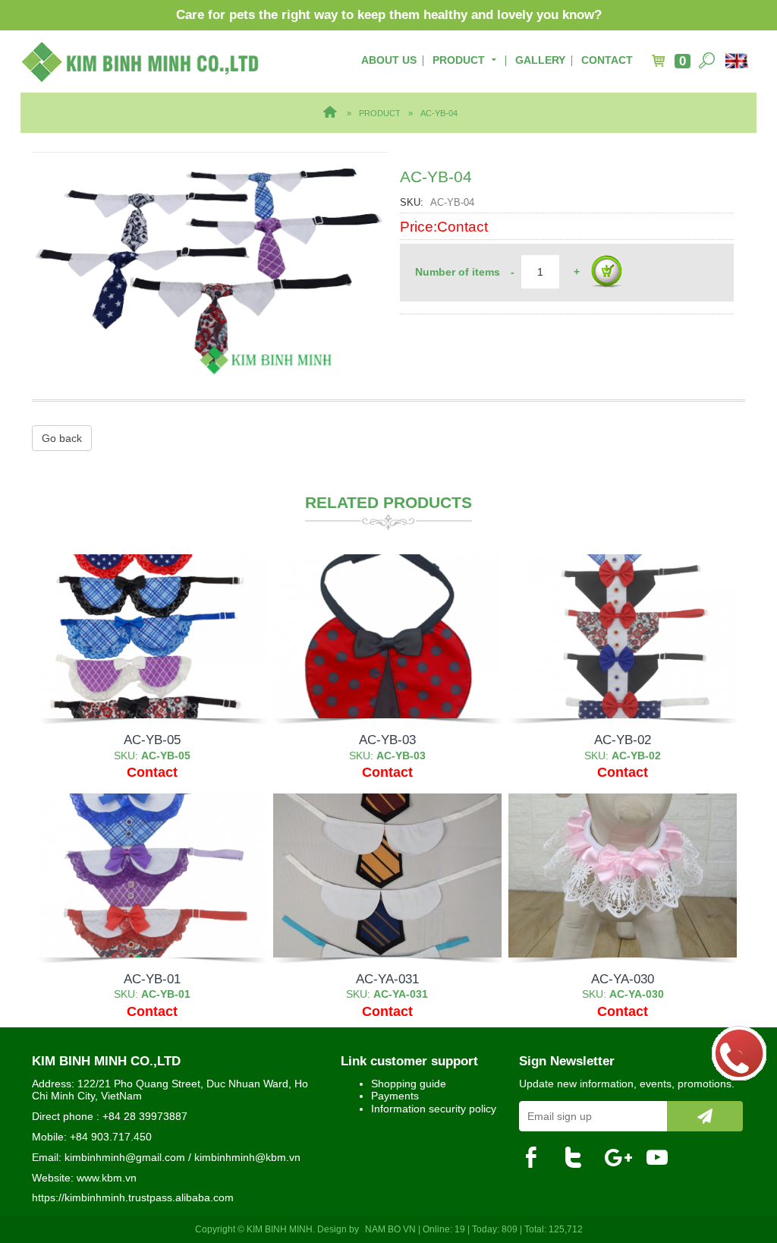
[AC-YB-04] (210, 263)
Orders (606, 272)
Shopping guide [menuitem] (408, 1083)
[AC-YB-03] (387, 636)
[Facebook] (537, 1157)
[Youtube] (662, 1157)
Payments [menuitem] (395, 1096)
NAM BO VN (390, 1229)
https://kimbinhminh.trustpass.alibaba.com (133, 1197)
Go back (62, 438)
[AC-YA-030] (622, 875)
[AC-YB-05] (152, 636)
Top (741, 1171)
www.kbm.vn (107, 1178)
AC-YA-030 (622, 979)
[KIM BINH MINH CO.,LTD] (140, 61)
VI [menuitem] (738, 60)
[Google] (620, 1157)
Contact (607, 60)
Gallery (540, 60)
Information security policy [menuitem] (433, 1109)
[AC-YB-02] (622, 636)
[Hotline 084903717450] (739, 1052)
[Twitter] (578, 1157)
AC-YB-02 (622, 740)
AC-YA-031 (387, 979)
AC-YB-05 (152, 740)
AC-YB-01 (152, 979)
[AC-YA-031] (387, 875)
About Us (389, 60)
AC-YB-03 (387, 740)
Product (459, 60)
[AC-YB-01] (152, 875)
